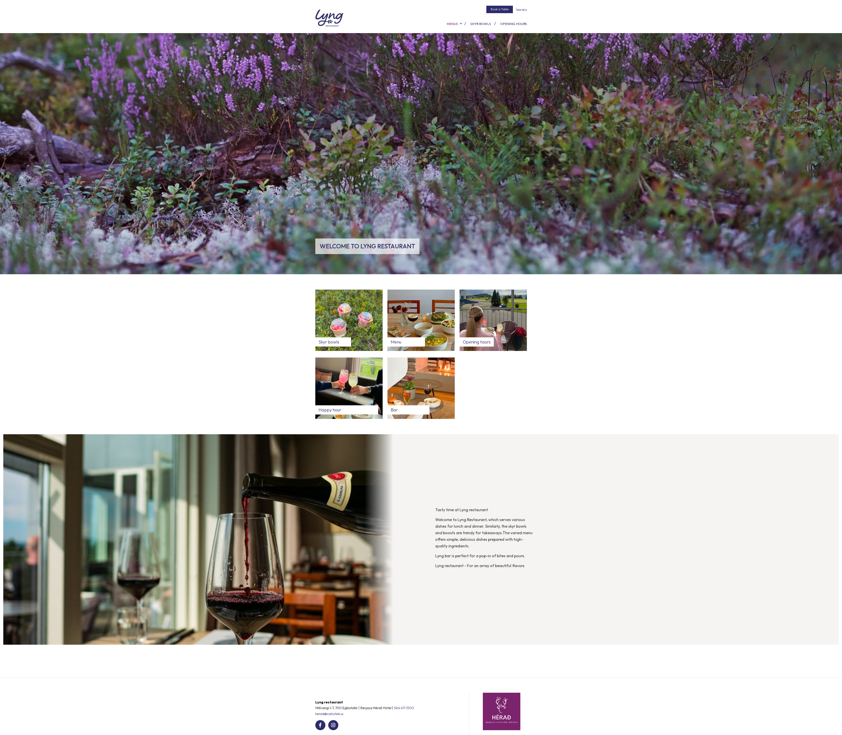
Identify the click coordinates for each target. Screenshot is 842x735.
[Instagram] (333, 725)
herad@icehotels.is (329, 714)
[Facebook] (320, 725)
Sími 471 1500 (404, 708)
